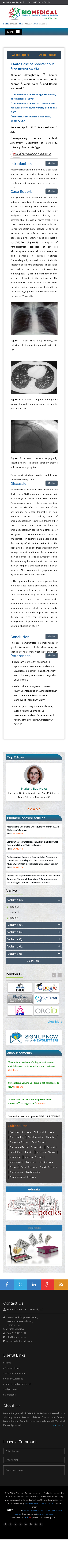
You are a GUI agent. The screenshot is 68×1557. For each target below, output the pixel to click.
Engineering (37, 1147)
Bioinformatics (35, 1137)
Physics (14, 1167)
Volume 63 (15, 939)
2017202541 (43, 24)
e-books (34, 1189)
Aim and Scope (12, 1368)
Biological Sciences (44, 1132)
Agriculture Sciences (20, 1132)
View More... (34, 961)
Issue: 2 (14, 912)
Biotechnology (17, 1137)
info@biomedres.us (13, 2)
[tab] (34, 900)
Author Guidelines (14, 1378)
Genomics (52, 1147)
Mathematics (16, 1162)
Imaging (29, 1152)
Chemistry (51, 1137)
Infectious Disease (46, 1152)
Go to (51, 163)
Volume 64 (15, 932)
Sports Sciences (48, 1167)
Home (8, 1362)
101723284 (14, 24)
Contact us (10, 1394)
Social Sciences (29, 1167)
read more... (58, 1425)
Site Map (47, 2)
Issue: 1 (14, 917)
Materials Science (34, 1157)
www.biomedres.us (45, 1514)
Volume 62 (15, 946)
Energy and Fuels (19, 1147)
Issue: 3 (14, 906)
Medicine (31, 1162)
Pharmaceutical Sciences (23, 1177)
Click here (13, 1070)
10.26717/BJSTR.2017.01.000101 (33, 153)
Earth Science (39, 1142)
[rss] (36, 1524)
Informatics (15, 1157)
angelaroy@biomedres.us (18, 1341)
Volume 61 (14, 953)
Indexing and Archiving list (18, 1384)
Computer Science (19, 1142)
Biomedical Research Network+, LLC (39, 1503)
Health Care (16, 1152)
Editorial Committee (15, 1373)
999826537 (28, 24)
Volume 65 (14, 924)
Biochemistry (16, 1172)
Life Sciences (46, 1162)
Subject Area (11, 1389)
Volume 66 (15, 900)
